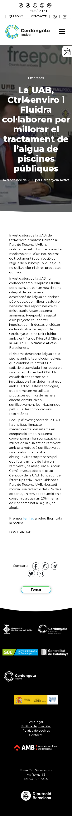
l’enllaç (28, 518)
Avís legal (36, 722)
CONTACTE (39, 16)
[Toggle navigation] (62, 32)
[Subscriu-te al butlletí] (67, 51)
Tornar (36, 589)
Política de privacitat (36, 726)
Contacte (36, 735)
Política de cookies (36, 730)
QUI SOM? (16, 16)
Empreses (36, 78)
